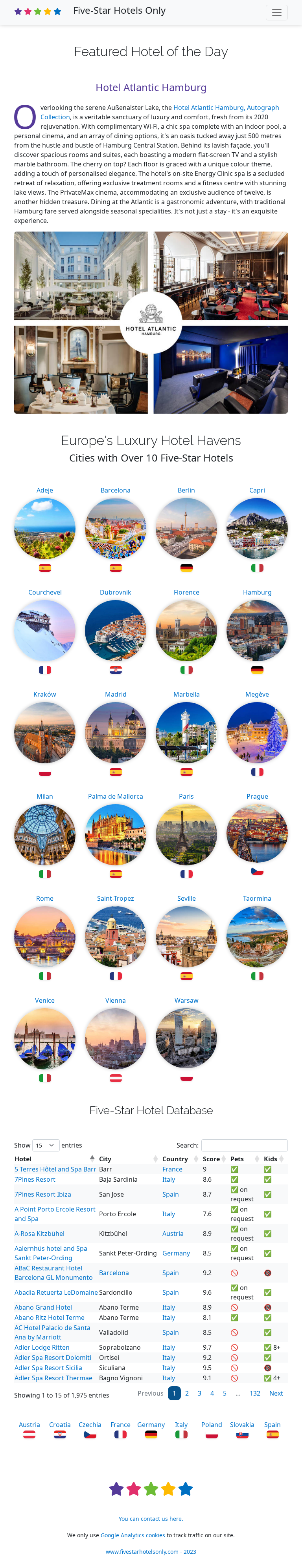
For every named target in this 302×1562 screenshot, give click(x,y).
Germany (176, 1253)
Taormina (257, 898)
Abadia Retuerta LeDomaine (56, 1292)
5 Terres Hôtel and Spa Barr (55, 1169)
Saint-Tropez (115, 898)
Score (211, 1159)
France (172, 1169)
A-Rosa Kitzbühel (39, 1233)
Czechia (90, 1424)
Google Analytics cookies (133, 1535)
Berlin (186, 490)
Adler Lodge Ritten (42, 1347)
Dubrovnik (115, 592)
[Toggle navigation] (277, 12)
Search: (188, 1145)
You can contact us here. (151, 1518)
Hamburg (257, 592)
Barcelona (116, 490)
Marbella (186, 694)
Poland (211, 1424)
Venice (45, 1000)
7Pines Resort (35, 1179)
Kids (270, 1159)
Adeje (45, 490)
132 (255, 1393)
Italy (168, 1179)
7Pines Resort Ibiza (43, 1194)
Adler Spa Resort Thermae (53, 1378)
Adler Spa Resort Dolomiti (53, 1357)
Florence (186, 592)
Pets (237, 1159)
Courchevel (45, 592)
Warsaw (187, 1000)
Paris (186, 796)
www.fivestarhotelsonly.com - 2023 (151, 1551)
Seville (186, 898)
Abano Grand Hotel (43, 1307)
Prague (257, 796)
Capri (257, 490)
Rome (44, 898)
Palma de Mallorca (115, 796)
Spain (170, 1194)
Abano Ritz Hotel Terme (50, 1317)
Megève (257, 694)
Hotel (23, 1159)
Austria (173, 1233)
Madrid (116, 694)
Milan (45, 796)
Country (175, 1159)
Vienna (115, 1000)
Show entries (48, 1145)
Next (276, 1393)
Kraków (44, 694)
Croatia (60, 1424)
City (105, 1159)
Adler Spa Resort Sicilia (48, 1367)
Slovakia (242, 1424)
